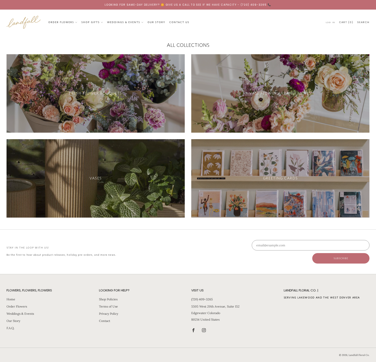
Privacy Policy (108, 314)
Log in (330, 22)
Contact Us (179, 22)
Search (363, 22)
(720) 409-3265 (202, 299)
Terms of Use (108, 306)
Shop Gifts (90, 22)
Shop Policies (108, 299)
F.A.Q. (10, 328)
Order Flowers (61, 22)
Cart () (346, 22)
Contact (104, 321)
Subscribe (341, 258)
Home (11, 299)
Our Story (156, 22)
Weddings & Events (123, 22)
